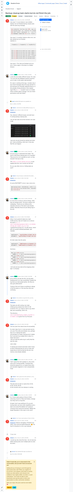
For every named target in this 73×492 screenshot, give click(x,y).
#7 (35, 216)
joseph (13, 101)
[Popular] (2, 10)
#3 (35, 110)
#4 (35, 151)
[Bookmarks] (2, 13)
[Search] (2, 16)
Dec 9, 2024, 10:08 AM (27, 151)
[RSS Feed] (57, 16)
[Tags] (2, 7)
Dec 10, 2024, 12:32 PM (27, 359)
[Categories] (2, 2)
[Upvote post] (33, 70)
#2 (35, 74)
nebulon (12, 74)
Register (9, 487)
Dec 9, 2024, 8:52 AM (23, 110)
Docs (61, 3)
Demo (57, 3)
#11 (35, 359)
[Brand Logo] (7, 3)
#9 (35, 300)
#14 (35, 420)
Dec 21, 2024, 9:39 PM (23, 437)
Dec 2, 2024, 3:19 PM (26, 74)
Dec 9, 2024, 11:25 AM (23, 216)
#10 (35, 324)
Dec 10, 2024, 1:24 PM (23, 420)
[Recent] (2, 4)
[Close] (34, 462)
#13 (35, 395)
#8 (35, 276)
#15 (35, 437)
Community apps (50, 3)
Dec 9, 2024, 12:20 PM (27, 276)
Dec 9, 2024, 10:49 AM (27, 198)
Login (14, 487)
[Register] (71, 4)
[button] (2, 487)
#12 (35, 378)
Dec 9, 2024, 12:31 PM (23, 300)
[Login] (71, 2)
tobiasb (12, 19)
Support (14, 16)
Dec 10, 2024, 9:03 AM (23, 324)
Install (65, 3)
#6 (35, 198)
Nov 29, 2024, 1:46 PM (23, 19)
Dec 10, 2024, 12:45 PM (23, 378)
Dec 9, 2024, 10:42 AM (23, 178)
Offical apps (41, 3)
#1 (35, 19)
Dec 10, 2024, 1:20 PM (27, 395)
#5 (35, 178)
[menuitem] (71, 2)
